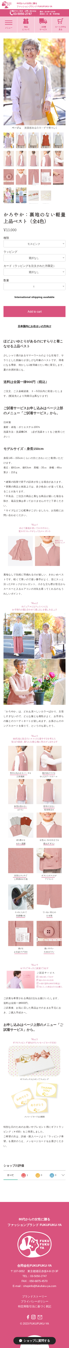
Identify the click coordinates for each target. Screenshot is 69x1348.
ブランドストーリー (34, 1296)
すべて (10, 1175)
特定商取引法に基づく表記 (34, 1306)
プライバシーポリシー (34, 1301)
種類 (6, 237)
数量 (6, 280)
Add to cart (35, 311)
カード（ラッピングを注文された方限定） (29, 265)
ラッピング (10, 251)
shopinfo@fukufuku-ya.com (39, 1286)
